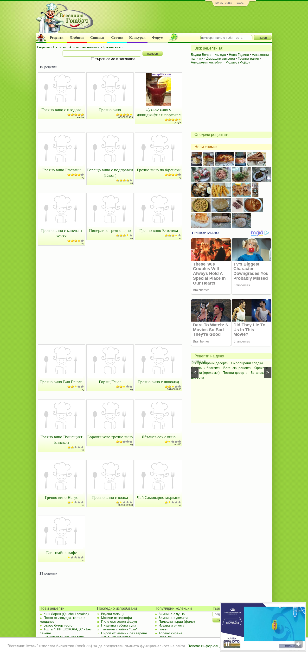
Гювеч (163, 629)
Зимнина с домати (173, 618)
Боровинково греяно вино (110, 436)
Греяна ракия (248, 58)
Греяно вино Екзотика (158, 230)
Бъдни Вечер (201, 55)
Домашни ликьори (220, 58)
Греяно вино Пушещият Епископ (61, 439)
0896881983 (125, 117)
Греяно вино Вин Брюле (61, 381)
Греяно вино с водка (110, 497)
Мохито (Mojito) (237, 62)
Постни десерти (235, 372)
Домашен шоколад (116, 637)
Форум (157, 37)
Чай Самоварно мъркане (158, 497)
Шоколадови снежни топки (64, 637)
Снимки (97, 37)
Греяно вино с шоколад (158, 381)
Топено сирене (170, 633)
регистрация (224, 2)
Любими (77, 37)
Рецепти (57, 37)
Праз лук (165, 637)
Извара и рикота (171, 625)
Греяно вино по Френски (158, 169)
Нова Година (239, 55)
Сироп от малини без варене (124, 633)
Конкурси (137, 37)
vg (83, 177)
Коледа (220, 55)
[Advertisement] (184, 21)
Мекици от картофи (116, 618)
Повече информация (205, 645)
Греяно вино (110, 109)
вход (240, 2)
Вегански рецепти (237, 368)
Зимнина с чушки (172, 614)
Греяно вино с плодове (61, 109)
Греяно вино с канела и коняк (61, 233)
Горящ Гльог (110, 381)
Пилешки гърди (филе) (177, 621)
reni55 (177, 444)
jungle (178, 122)
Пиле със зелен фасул (119, 621)
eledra (80, 117)
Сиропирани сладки (247, 363)
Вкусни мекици (112, 614)
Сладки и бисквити (205, 368)
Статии (117, 37)
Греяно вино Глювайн (61, 169)
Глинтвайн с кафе (61, 552)
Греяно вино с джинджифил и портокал (158, 111)
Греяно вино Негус (61, 497)
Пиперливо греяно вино (110, 230)
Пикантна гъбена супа (118, 625)
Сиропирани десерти (211, 363)
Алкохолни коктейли (207, 62)
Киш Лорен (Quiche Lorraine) (66, 614)
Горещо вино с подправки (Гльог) (110, 172)
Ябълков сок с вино (159, 436)
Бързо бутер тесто (58, 625)
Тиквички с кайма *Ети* (119, 629)
